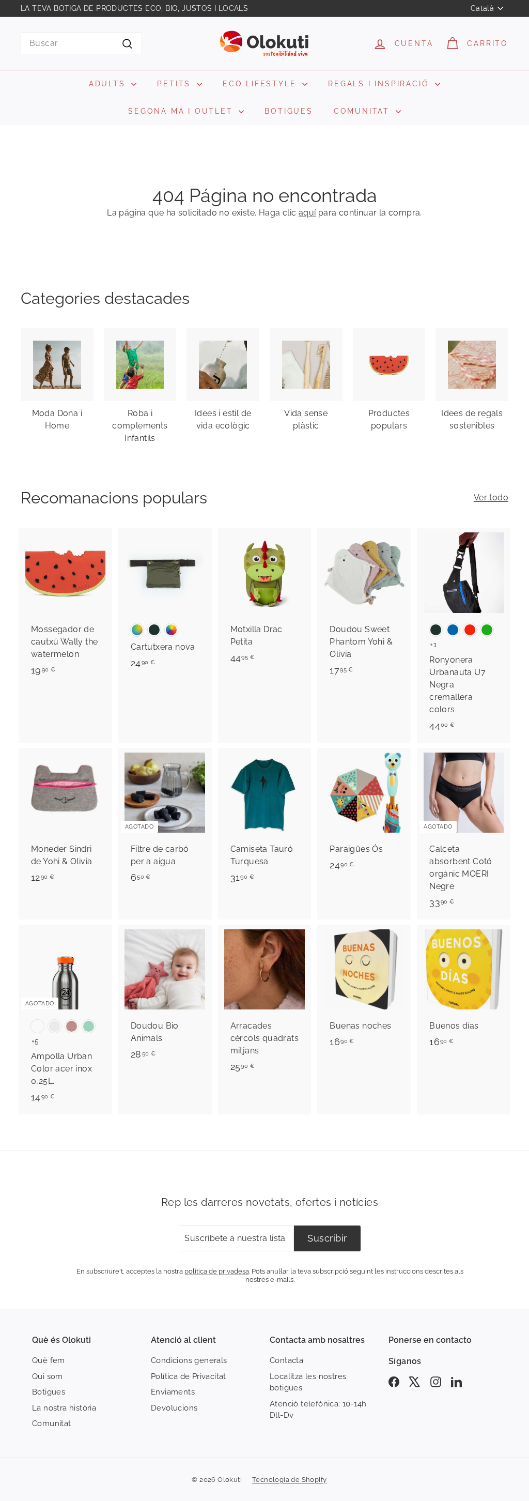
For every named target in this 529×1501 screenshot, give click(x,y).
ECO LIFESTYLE (261, 84)
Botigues (48, 1392)
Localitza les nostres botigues (308, 1382)
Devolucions (174, 1408)
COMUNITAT (363, 111)
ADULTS (109, 84)
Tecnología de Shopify (289, 1479)
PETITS (175, 84)
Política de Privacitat (188, 1376)
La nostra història (64, 1408)
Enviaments (173, 1392)
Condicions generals (189, 1360)
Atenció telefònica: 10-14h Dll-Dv (318, 1409)
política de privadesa (216, 1271)
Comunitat (51, 1423)
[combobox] (81, 43)
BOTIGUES (288, 111)
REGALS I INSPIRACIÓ (380, 84)
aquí (307, 213)
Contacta (286, 1360)
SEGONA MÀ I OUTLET (182, 111)
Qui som (47, 1376)
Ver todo (491, 497)
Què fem (48, 1360)
